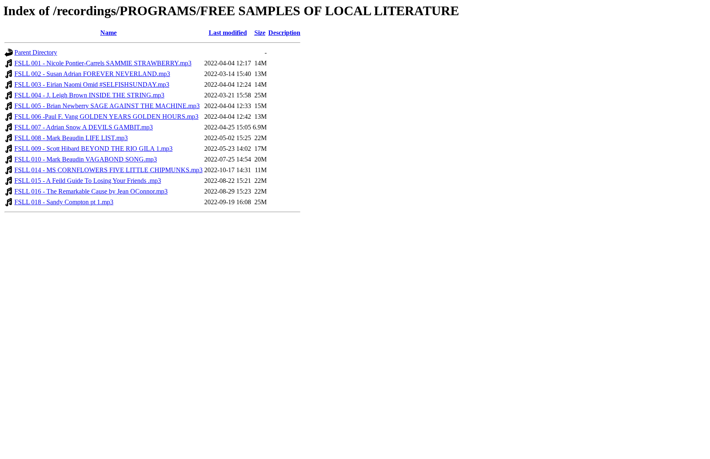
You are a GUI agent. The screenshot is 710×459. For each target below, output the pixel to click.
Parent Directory (35, 52)
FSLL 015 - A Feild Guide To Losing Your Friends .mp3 (87, 180)
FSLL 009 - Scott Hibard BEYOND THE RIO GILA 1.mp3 (93, 148)
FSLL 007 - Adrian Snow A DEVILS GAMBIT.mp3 (83, 127)
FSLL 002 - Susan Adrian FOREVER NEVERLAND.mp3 (92, 73)
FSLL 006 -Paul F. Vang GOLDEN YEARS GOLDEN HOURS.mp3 (106, 116)
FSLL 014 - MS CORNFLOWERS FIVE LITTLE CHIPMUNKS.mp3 (108, 169)
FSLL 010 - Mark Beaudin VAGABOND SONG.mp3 (85, 159)
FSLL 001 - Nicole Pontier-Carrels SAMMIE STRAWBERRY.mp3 (102, 63)
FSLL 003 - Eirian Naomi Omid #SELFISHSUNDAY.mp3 (91, 84)
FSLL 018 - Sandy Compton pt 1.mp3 (63, 201)
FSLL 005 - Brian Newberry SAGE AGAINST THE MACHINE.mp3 (107, 105)
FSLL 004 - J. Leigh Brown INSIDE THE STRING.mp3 (89, 95)
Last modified (228, 32)
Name (108, 32)
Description (284, 32)
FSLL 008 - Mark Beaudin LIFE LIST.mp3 (71, 137)
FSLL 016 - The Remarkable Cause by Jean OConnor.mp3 (91, 191)
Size (259, 32)
